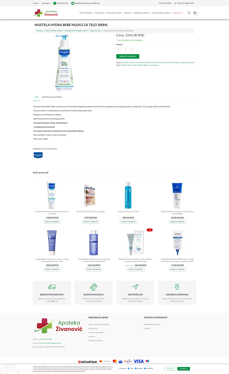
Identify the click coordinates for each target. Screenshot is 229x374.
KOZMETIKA (99, 13)
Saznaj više (170, 369)
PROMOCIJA (177, 13)
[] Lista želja (166, 3)
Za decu (133, 62)
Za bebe (125, 62)
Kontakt (147, 328)
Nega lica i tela (95, 31)
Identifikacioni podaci (152, 324)
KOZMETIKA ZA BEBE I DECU (76, 31)
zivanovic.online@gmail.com (50, 343)
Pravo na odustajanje (96, 332)
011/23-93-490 (62, 3)
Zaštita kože (150, 62)
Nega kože (190, 62)
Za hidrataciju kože (163, 62)
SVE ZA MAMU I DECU (114, 13)
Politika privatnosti (95, 340)
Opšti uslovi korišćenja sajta (98, 324)
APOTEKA (127, 13)
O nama (36, 3)
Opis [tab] (36, 97)
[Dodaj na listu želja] (66, 207)
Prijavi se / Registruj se (185, 3)
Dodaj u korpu (51, 222)
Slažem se (184, 369)
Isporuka (91, 336)
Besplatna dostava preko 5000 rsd (86, 3)
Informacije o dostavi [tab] (52, 97)
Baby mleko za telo (129, 65)
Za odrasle (141, 62)
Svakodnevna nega (178, 62)
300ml (139, 65)
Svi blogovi (46, 3)
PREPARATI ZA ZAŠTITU (141, 13)
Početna (39, 31)
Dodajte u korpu (128, 56)
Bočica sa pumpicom (151, 65)
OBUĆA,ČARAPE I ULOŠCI (160, 13)
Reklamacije (92, 328)
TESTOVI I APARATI (85, 13)
